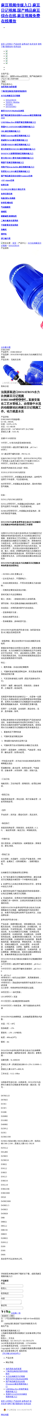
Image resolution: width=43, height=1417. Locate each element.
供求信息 (17, 47)
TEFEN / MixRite (12, 102)
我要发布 (9, 47)
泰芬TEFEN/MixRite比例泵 (17, 1379)
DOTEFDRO (11, 107)
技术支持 (33, 44)
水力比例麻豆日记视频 (15, 1376)
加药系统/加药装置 (14, 1369)
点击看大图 (6, 347)
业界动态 (25, 44)
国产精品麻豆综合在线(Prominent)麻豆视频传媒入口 (17, 1384)
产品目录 (17, 44)
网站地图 (5, 1415)
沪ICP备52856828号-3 (11, 1353)
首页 (3, 44)
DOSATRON (11, 100)
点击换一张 (16, 1313)
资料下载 (11, 1404)
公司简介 (9, 44)
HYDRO (9, 104)
